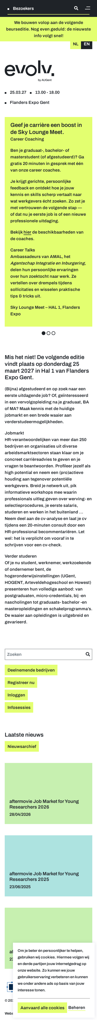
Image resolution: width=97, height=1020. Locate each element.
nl (75, 44)
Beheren (76, 1007)
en (87, 44)
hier (27, 232)
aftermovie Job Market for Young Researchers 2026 (44, 804)
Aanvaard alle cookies (42, 1007)
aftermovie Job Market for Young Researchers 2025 (44, 876)
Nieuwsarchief (22, 746)
